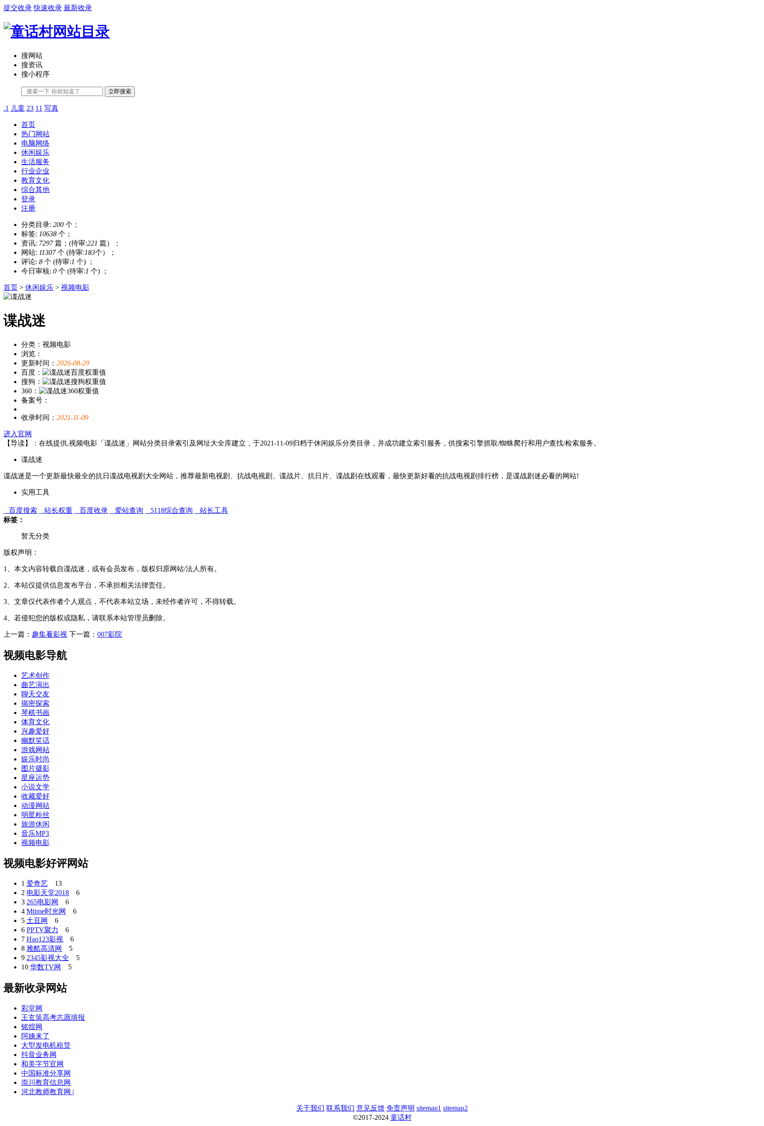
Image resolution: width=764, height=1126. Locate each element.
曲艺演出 (35, 684)
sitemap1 (428, 1108)
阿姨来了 (35, 1036)
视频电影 (75, 287)
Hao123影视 (45, 939)
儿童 (18, 108)
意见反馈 (370, 1108)
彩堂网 (31, 1008)
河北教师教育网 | (47, 1091)
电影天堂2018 (48, 892)
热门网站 (35, 134)
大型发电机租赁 (46, 1045)
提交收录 (18, 8)
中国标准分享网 (46, 1073)
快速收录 (48, 8)
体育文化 (35, 722)
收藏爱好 (35, 796)
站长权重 (56, 510)
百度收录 (91, 510)
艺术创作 (35, 675)
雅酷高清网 (44, 948)
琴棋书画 (35, 712)
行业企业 (35, 171)
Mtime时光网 (46, 911)
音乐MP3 (35, 833)
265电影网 (42, 902)
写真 (51, 108)
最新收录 (78, 8)
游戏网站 (35, 749)
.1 (6, 108)
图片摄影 (35, 768)
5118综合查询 (169, 510)
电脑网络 (35, 143)
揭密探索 (35, 703)
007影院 (109, 634)
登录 (28, 199)
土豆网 (37, 920)
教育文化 (35, 180)
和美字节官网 (42, 1064)
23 (30, 108)
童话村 (401, 1117)
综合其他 (35, 189)
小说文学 (35, 787)
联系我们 (340, 1108)
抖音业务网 (39, 1054)
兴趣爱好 (35, 731)
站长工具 (211, 510)
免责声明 (400, 1108)
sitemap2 (455, 1108)
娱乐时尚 (35, 759)
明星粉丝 (35, 815)
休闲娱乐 (35, 152)
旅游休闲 (35, 824)
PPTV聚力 (42, 930)
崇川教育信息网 (46, 1082)
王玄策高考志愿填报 (53, 1017)
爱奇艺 (37, 883)
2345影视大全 (48, 957)
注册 (28, 208)
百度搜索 (20, 510)
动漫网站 (35, 805)
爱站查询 (126, 510)
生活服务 (35, 161)
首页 (28, 124)
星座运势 (35, 777)
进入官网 (18, 434)
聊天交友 (35, 694)
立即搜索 (119, 91)
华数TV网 (45, 967)
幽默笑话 (35, 740)
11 (38, 108)
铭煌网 (31, 1026)
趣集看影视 (49, 634)
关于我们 (310, 1108)
